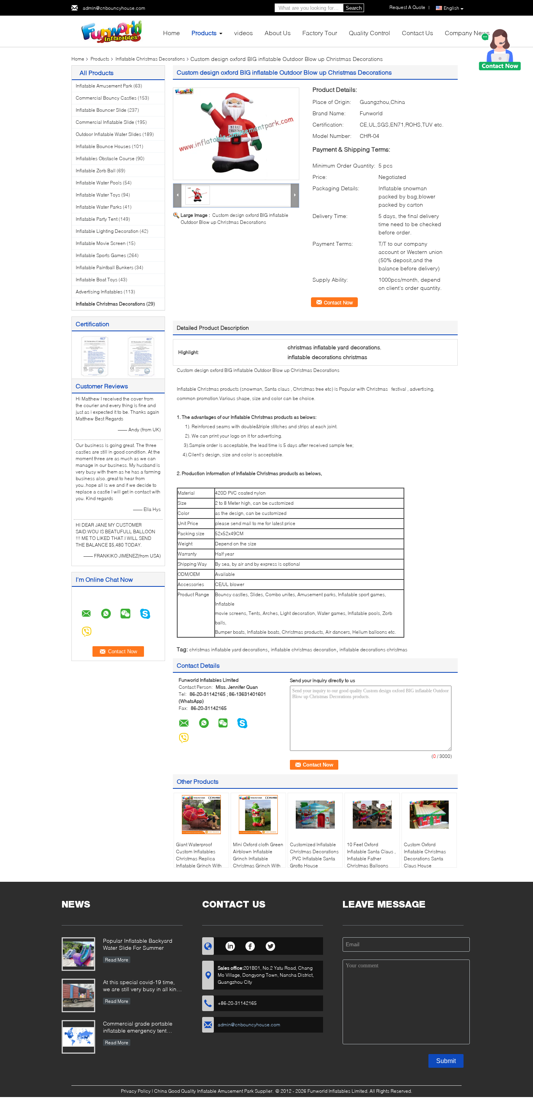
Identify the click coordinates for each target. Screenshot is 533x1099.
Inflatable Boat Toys (96, 279)
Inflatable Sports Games (101, 255)
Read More (116, 960)
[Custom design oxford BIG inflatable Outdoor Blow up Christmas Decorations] (236, 134)
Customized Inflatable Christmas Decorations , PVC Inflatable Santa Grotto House (314, 855)
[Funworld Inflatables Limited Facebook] (250, 945)
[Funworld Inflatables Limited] (114, 31)
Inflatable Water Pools (99, 183)
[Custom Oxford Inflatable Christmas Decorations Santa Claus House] (429, 814)
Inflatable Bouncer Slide (101, 110)
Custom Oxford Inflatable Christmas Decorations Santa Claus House (425, 855)
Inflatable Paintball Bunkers (104, 267)
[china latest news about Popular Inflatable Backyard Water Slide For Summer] (78, 954)
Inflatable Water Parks (99, 207)
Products (204, 32)
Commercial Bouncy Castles (106, 98)
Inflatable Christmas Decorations (150, 59)
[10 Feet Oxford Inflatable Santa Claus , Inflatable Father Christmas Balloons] (372, 814)
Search (354, 8)
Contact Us (417, 32)
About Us (278, 32)
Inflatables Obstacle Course (105, 158)
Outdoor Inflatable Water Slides (108, 134)
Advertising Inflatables (99, 292)
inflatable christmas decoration (303, 649)
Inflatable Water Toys (98, 195)
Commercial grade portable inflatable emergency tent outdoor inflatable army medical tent (142, 1027)
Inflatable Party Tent (96, 219)
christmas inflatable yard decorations (228, 649)
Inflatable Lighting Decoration (107, 231)
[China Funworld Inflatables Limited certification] (95, 356)
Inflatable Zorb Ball (95, 170)
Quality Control (369, 32)
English (451, 8)
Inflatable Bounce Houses (103, 146)
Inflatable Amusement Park (104, 86)
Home (171, 32)
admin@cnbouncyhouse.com (114, 8)
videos (243, 32)
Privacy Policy (136, 1091)
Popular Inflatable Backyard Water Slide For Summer (137, 944)
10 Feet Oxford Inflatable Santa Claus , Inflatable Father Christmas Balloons (371, 855)
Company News (467, 32)
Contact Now (338, 302)
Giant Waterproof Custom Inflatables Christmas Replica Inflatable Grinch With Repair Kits (199, 859)
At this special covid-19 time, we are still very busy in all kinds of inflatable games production (143, 986)
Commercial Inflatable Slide (105, 122)
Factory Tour (319, 32)
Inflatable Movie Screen (101, 243)
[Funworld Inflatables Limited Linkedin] (230, 945)
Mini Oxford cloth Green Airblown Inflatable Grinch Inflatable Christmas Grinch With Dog (258, 859)
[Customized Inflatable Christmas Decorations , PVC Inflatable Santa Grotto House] (315, 814)
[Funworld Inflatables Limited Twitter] (270, 945)
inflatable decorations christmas (373, 649)
